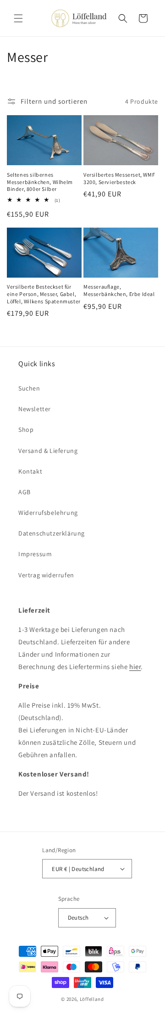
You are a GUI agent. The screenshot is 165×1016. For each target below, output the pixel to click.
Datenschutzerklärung (51, 533)
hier (135, 666)
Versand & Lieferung (47, 451)
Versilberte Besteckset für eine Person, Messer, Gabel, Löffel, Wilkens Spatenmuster (44, 293)
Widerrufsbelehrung (48, 512)
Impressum (35, 554)
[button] (18, 18)
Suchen (29, 388)
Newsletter (34, 409)
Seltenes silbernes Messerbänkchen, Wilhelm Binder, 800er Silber (40, 181)
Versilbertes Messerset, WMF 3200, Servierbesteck (119, 178)
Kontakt (30, 471)
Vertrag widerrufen (46, 575)
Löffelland (92, 999)
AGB (24, 492)
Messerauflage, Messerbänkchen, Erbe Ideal (119, 290)
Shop (25, 429)
